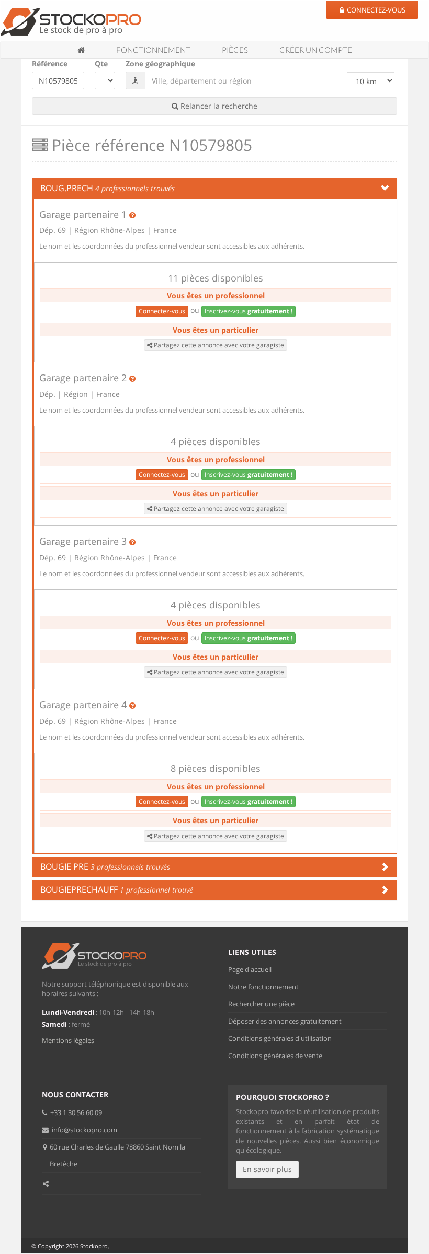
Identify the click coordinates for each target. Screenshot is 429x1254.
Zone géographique (160, 63)
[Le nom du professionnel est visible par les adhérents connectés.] (132, 215)
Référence (49, 63)
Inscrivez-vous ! (248, 311)
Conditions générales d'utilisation (280, 1038)
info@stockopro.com (83, 1129)
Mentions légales (68, 1040)
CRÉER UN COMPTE (315, 49)
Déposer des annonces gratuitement (285, 1021)
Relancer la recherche (217, 106)
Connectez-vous (162, 311)
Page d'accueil (250, 969)
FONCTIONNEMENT (153, 49)
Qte (101, 63)
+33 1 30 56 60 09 (75, 1112)
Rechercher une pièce (261, 1004)
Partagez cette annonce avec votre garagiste (218, 345)
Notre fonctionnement (263, 986)
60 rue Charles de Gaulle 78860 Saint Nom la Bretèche (117, 1155)
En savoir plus (267, 1169)
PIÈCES (235, 49)
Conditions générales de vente (275, 1055)
